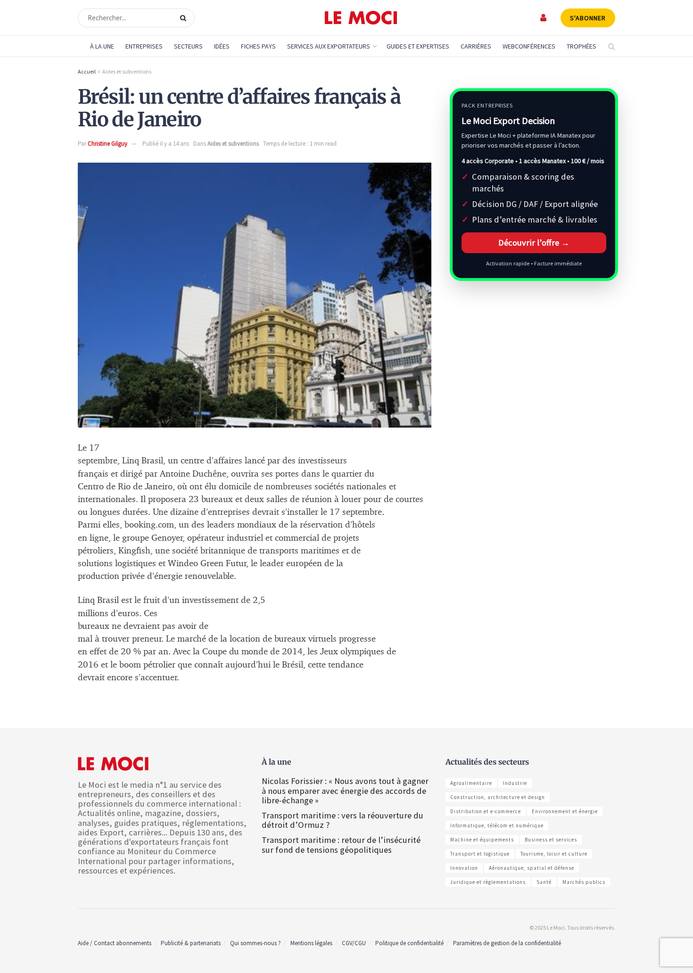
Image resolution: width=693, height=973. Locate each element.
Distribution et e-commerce (485, 811)
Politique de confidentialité (409, 943)
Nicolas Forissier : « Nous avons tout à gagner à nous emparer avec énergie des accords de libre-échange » (345, 790)
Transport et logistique (480, 853)
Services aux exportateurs (328, 46)
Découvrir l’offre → (533, 242)
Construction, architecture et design (497, 797)
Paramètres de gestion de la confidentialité (507, 943)
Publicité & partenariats (191, 943)
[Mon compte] (543, 17)
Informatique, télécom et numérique (497, 825)
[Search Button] (185, 17)
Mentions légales (311, 943)
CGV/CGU (354, 943)
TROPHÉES (581, 46)
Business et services (551, 839)
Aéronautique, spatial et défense (531, 868)
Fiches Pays (258, 46)
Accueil (87, 71)
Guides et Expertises (418, 46)
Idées (222, 46)
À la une (102, 46)
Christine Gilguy (107, 144)
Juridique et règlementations (488, 882)
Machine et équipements (482, 839)
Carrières (476, 46)
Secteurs (188, 46)
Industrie (515, 783)
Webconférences (529, 46)
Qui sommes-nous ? (255, 943)
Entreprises (144, 46)
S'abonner (588, 18)
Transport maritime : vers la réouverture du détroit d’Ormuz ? (342, 820)
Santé (544, 882)
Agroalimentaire (471, 783)
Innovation (464, 868)
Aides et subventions (126, 71)
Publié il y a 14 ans (165, 144)
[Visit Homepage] (361, 18)
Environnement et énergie (565, 811)
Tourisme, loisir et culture (553, 853)
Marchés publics (583, 882)
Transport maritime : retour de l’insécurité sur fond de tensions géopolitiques (341, 844)
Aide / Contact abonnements (114, 943)
